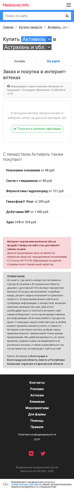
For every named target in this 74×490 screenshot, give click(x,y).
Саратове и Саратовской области (42, 363)
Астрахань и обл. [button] (24, 47)
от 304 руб (21, 222)
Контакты (37, 383)
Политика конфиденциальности (37, 434)
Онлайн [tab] (19, 61)
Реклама (37, 389)
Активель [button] (34, 39)
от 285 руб (28, 201)
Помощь (37, 421)
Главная (8, 27)
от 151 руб (35, 191)
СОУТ (37, 439)
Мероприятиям (37, 408)
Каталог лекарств (30, 27)
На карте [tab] (53, 61)
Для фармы (37, 414)
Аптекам (37, 395)
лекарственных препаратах (26, 484)
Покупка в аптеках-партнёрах (39, 129)
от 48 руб (30, 170)
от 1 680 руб (27, 212)
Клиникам (37, 402)
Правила (37, 427)
